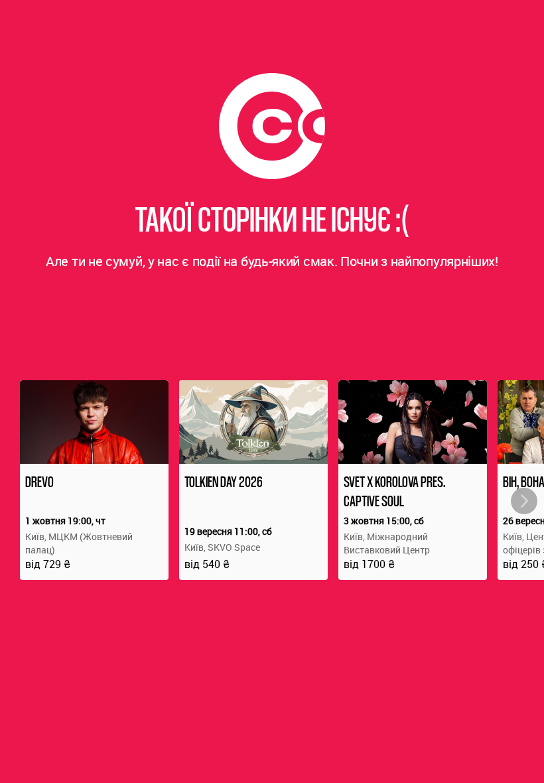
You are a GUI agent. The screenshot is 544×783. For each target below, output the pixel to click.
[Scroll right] (524, 501)
